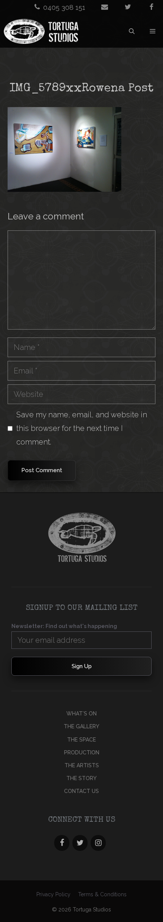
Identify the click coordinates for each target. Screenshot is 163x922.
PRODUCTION (81, 752)
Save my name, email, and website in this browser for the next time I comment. (81, 428)
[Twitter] (80, 843)
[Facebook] (61, 843)
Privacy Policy (53, 894)
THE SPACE (81, 740)
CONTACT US (81, 791)
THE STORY (81, 778)
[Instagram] (98, 843)
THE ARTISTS (81, 765)
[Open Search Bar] (131, 31)
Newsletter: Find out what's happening (64, 626)
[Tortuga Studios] (42, 31)
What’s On (81, 714)
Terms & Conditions (102, 894)
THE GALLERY (81, 726)
